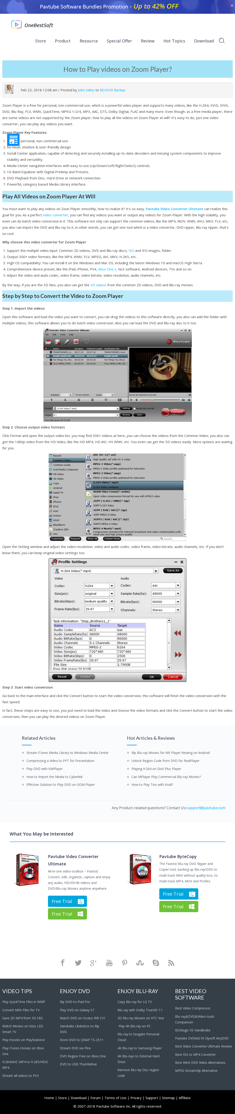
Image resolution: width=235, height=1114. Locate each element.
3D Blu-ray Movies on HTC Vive (141, 1018)
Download (204, 41)
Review (147, 41)
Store (40, 41)
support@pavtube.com (205, 807)
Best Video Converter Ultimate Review (203, 1046)
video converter (55, 215)
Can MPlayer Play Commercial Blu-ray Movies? (166, 777)
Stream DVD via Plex (75, 1048)
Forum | (97, 1097)
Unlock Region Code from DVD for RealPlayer (165, 760)
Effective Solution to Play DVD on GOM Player (60, 784)
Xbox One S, (107, 269)
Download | (80, 1097)
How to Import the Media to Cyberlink (54, 777)
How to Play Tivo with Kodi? (152, 784)
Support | (153, 1097)
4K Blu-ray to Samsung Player (140, 1048)
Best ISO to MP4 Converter (196, 1054)
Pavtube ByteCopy (178, 856)
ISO (131, 250)
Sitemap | (170, 1097)
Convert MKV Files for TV (20, 1010)
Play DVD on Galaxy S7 (77, 1010)
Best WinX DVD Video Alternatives (200, 1062)
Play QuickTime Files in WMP (23, 1002)
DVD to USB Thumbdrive (78, 1064)
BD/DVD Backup (112, 90)
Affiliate (185, 1097)
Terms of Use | (116, 1097)
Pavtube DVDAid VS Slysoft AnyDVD (202, 1038)
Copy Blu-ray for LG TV (135, 1002)
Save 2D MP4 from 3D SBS (22, 1018)
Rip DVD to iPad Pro (75, 1002)
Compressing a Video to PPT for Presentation (60, 760)
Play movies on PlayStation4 (23, 1040)
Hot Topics (174, 41)
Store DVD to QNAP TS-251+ (82, 1040)
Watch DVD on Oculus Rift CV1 (83, 1018)
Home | (50, 1097)
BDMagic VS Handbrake (192, 1030)
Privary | (137, 1097)
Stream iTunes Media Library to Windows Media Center (67, 752)
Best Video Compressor (192, 1008)
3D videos (98, 285)
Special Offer (119, 41)
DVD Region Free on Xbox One (83, 1056)
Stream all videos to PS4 (20, 1075)
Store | (64, 1097)
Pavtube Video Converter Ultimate (174, 208)
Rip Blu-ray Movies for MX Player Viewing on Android (170, 752)
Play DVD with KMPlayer (44, 769)
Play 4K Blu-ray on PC (134, 1026)
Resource (89, 41)
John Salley (86, 90)
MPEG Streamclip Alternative (196, 1070)
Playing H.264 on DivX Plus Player (156, 769)
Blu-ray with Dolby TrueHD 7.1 (140, 1010)
